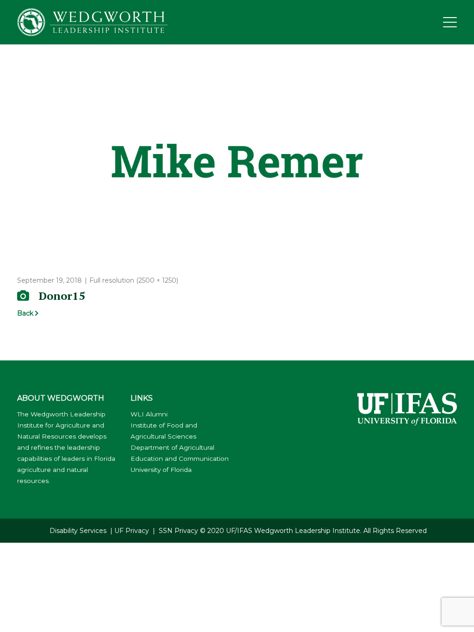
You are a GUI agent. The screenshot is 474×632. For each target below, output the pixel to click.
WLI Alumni (149, 414)
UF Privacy (131, 531)
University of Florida (161, 469)
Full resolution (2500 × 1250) (133, 280)
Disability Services (78, 531)
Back (25, 313)
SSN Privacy (178, 531)
